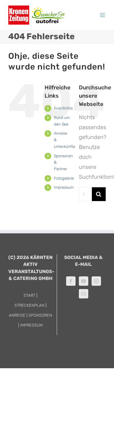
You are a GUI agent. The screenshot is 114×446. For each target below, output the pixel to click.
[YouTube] (83, 281)
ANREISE (17, 315)
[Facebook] (71, 281)
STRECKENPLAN (29, 305)
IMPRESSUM (31, 325)
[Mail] (83, 293)
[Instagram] (96, 281)
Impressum (64, 187)
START (29, 295)
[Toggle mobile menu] (103, 15)
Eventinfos (63, 108)
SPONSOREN (40, 315)
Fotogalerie (64, 178)
